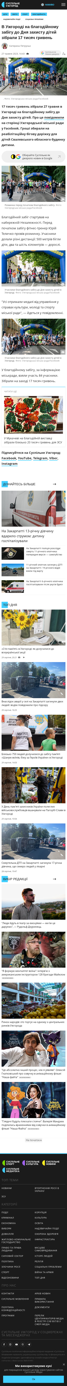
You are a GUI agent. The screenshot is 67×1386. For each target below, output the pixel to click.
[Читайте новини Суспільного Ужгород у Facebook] (4, 1344)
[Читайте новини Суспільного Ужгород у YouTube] (16, 1344)
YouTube (24, 458)
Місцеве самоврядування (46, 1249)
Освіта (39, 1223)
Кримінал (8, 1217)
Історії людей (44, 1255)
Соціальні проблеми (34, 19)
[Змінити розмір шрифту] (63, 53)
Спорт (5, 1272)
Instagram (10, 463)
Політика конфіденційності (13, 1309)
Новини (7, 1188)
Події (5, 1212)
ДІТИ (5, 14)
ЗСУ (4, 1196)
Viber (53, 458)
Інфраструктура (45, 1239)
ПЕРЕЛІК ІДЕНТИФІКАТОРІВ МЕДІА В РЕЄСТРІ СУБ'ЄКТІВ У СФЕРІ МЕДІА (49, 1320)
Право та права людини (11, 1249)
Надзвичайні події (11, 19)
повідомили (54, 117)
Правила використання (44, 1300)
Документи (42, 1307)
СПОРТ (25, 14)
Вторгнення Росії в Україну (47, 1190)
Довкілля (8, 1233)
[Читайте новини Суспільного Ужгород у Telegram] (28, 1344)
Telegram (40, 458)
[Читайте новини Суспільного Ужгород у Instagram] (10, 1344)
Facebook (9, 458)
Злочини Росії (11, 1266)
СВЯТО (14, 14)
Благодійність (39, 14)
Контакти (8, 1293)
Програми (8, 1315)
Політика (8, 1261)
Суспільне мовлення (15, 1298)
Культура (41, 1217)
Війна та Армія (44, 1272)
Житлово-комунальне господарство (16, 1241)
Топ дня (40, 1277)
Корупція (41, 1212)
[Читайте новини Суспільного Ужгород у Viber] (22, 1344)
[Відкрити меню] (64, 4)
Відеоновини (10, 1277)
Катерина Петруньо (20, 45)
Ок (33, 1379)
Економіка (9, 1223)
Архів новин (42, 1293)
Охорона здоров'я (46, 1233)
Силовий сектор (12, 1255)
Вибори (6, 1228)
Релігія (39, 1261)
